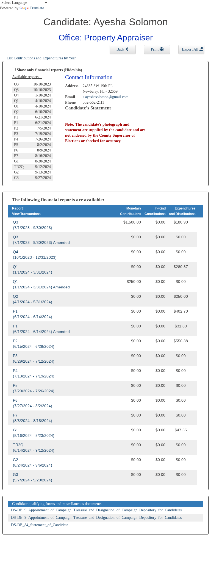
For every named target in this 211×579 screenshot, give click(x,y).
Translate (37, 8)
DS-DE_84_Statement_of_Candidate (39, 525)
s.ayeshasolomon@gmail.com (106, 97)
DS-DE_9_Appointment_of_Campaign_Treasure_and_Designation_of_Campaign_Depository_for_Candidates (96, 510)
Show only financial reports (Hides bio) (49, 70)
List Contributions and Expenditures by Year (41, 58)
